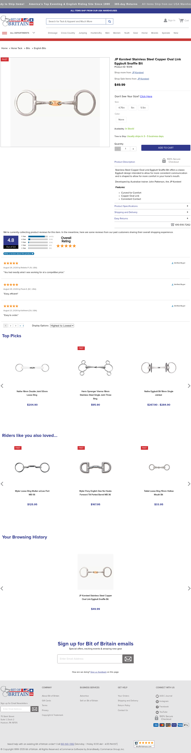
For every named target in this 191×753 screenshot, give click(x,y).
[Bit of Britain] (23, 22)
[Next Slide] (189, 588)
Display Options (40, 325)
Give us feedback (98, 672)
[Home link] (4, 48)
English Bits (40, 48)
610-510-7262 (182, 225)
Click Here (146, 96)
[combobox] (79, 21)
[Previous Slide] (1, 588)
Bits (28, 48)
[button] (121, 107)
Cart (187, 20)
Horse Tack (16, 48)
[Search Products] (109, 21)
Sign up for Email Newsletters (14, 703)
